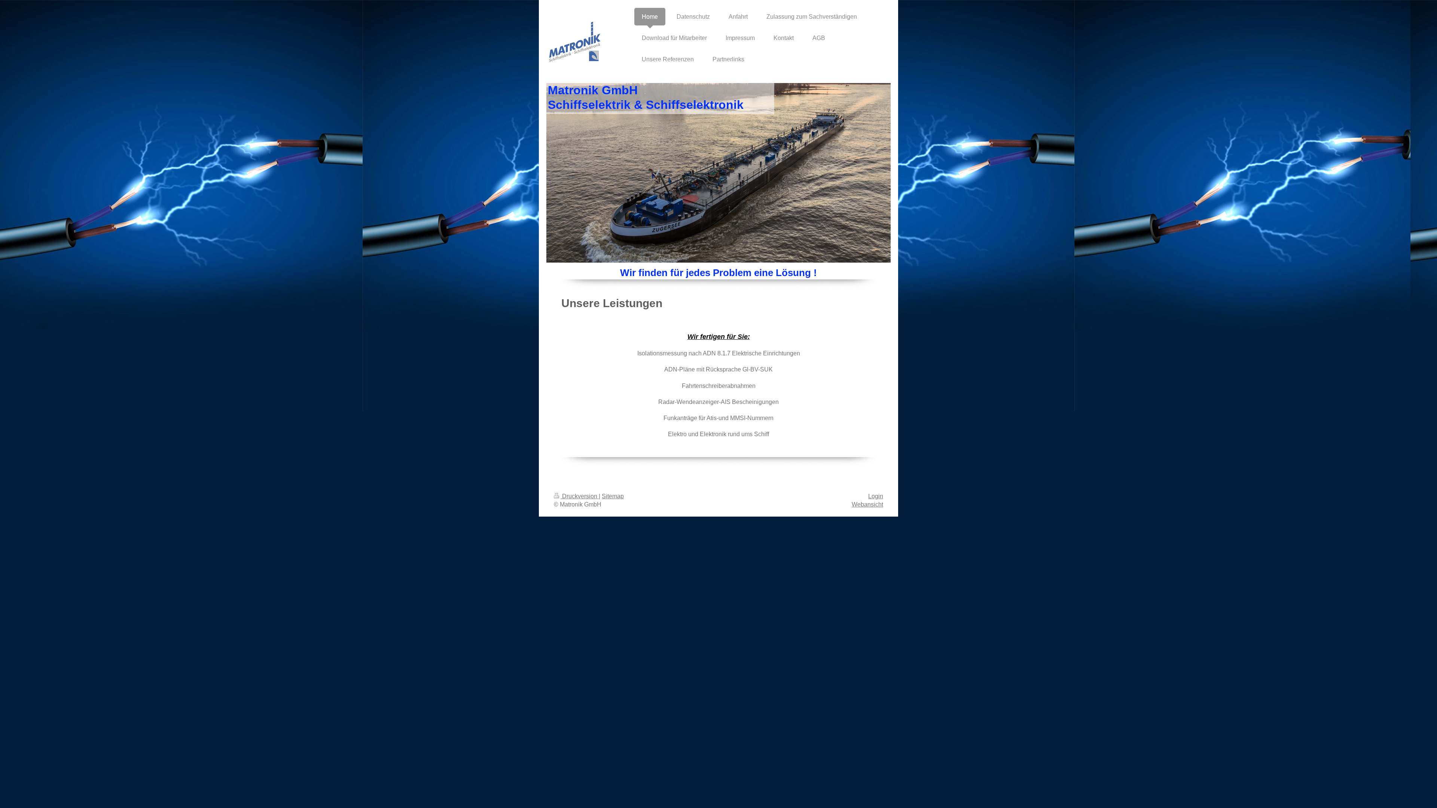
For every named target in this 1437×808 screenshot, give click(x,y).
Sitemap (613, 496)
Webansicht (867, 504)
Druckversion (580, 496)
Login (875, 496)
